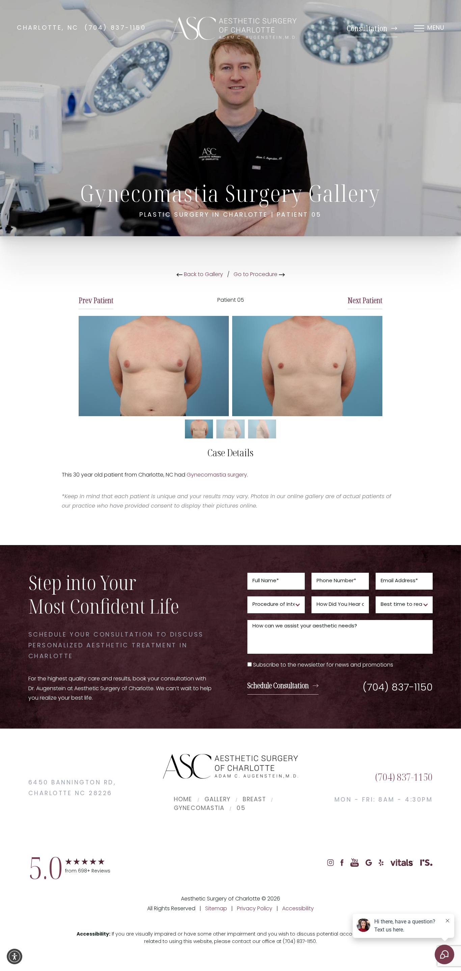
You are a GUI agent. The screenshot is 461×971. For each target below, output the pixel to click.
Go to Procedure (256, 274)
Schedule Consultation (278, 685)
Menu (435, 28)
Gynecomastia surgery (217, 475)
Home (183, 800)
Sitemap (216, 909)
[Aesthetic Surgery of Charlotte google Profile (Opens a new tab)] (368, 863)
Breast (254, 800)
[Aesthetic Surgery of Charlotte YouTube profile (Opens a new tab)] (354, 863)
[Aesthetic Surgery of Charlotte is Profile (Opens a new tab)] (426, 863)
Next (365, 300)
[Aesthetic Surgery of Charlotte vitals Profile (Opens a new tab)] (401, 863)
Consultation (367, 28)
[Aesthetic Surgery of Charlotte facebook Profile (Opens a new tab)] (342, 863)
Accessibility (298, 909)
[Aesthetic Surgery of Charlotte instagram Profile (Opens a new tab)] (330, 863)
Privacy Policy (254, 909)
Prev (96, 300)
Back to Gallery (203, 274)
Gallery (218, 800)
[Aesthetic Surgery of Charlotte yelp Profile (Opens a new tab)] (381, 863)
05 (241, 808)
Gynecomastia (199, 808)
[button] (14, 956)
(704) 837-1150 (115, 28)
